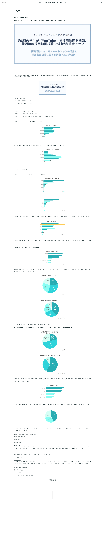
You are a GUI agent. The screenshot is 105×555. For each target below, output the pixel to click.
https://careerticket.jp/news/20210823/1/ (23, 100)
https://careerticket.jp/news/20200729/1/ (23, 103)
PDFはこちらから (52, 486)
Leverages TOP (4, 4)
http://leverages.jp (21, 476)
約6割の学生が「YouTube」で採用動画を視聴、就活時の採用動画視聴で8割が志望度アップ (22, 4)
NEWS (8, 4)
